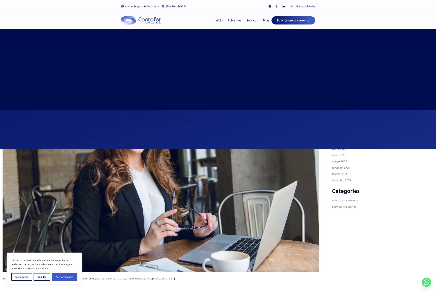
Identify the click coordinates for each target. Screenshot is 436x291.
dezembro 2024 (341, 180)
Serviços (252, 20)
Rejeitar (41, 276)
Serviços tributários (344, 206)
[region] (44, 268)
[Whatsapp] (426, 282)
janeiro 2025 (340, 173)
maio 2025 (338, 154)
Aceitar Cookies (64, 276)
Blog (266, 20)
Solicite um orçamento (293, 20)
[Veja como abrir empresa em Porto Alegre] (161, 166)
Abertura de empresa (345, 200)
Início (219, 20)
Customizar (21, 276)
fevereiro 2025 (341, 167)
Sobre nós (234, 20)
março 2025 (339, 161)
